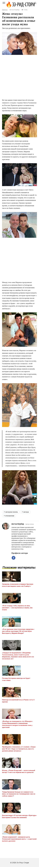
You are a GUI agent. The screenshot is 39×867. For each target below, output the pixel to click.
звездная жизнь (11, 512)
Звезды (4, 10)
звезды (26, 512)
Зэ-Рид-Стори (23, 4)
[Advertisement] (19, 77)
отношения (9, 516)
